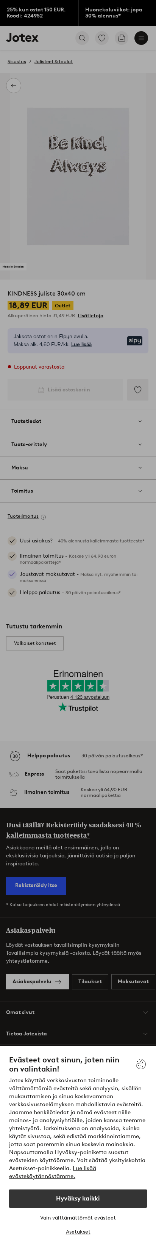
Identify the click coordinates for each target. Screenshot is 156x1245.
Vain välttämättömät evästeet (78, 1218)
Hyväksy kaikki (78, 1198)
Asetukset (78, 1232)
